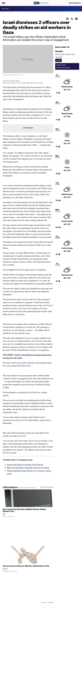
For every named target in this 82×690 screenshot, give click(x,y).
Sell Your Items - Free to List (27, 487)
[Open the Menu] (3, 3)
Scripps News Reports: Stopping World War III (25, 464)
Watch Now (74, 3)
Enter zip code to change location (65, 54)
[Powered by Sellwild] (50, 602)
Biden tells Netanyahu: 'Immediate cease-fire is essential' (28, 467)
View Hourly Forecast (62, 67)
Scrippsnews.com (25, 459)
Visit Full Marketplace (46, 487)
